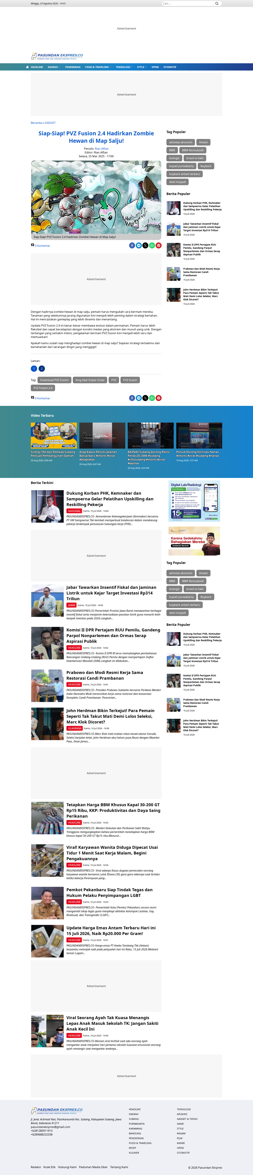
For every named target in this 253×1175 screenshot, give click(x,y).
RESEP (132, 1147)
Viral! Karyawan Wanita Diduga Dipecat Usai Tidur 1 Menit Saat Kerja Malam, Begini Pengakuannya (112, 852)
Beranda (36, 123)
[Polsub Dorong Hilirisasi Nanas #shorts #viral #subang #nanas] (199, 435)
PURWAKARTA (137, 1123)
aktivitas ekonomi (180, 142)
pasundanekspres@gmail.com (50, 1127)
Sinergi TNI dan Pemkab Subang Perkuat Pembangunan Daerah (53, 454)
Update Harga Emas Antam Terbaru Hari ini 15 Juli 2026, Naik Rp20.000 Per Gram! (111, 930)
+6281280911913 (41, 1131)
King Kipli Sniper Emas (90, 380)
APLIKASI (182, 1114)
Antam (203, 142)
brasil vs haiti (194, 158)
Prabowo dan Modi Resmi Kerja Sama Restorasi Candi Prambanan (201, 272)
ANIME (181, 1143)
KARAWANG (135, 1128)
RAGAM (181, 1133)
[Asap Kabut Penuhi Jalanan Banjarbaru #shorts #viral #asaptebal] (102, 435)
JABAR (71, 605)
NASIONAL (74, 511)
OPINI (155, 67)
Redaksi (36, 1167)
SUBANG (134, 1119)
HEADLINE (37, 67)
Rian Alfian (102, 149)
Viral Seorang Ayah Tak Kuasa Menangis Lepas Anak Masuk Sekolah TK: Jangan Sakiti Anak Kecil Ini (112, 1023)
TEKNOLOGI (123, 67)
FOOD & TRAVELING (97, 67)
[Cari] (217, 3)
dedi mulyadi (177, 182)
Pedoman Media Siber (93, 1167)
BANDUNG (135, 1133)
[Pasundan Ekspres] (57, 57)
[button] (54, 67)
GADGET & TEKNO (187, 1119)
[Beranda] (27, 67)
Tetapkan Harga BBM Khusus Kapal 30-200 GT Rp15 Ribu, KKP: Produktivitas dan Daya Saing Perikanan (113, 810)
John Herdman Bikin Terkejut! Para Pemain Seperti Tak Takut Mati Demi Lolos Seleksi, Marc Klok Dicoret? (201, 294)
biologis (174, 158)
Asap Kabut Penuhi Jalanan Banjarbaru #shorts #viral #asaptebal (98, 455)
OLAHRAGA (74, 728)
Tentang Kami (119, 1167)
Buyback (206, 166)
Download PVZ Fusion (54, 380)
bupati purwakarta (181, 166)
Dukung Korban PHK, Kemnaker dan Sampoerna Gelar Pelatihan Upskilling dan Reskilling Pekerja (202, 206)
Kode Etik (49, 1167)
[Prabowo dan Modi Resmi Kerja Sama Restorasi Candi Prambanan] (174, 274)
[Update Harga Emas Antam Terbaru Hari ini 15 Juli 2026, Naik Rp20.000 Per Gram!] (47, 941)
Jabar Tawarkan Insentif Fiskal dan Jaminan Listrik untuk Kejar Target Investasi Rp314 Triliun (202, 227)
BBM (172, 150)
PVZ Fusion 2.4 (43, 388)
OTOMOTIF (170, 67)
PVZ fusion (130, 380)
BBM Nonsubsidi (193, 150)
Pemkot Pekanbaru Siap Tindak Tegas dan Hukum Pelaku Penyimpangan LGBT (109, 892)
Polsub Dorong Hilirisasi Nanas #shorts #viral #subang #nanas (197, 454)
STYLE (140, 67)
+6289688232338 (41, 1134)
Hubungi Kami (67, 1167)
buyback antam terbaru (184, 174)
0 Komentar (42, 246)
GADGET (50, 123)
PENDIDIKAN (72, 67)
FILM (179, 1138)
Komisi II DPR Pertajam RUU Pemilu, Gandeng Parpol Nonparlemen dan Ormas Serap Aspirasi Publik (201, 249)
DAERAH (53, 67)
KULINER (134, 1152)
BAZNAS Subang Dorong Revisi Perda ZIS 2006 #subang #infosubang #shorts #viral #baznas (149, 457)
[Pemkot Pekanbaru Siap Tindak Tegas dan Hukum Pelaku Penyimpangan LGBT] (47, 903)
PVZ (113, 380)
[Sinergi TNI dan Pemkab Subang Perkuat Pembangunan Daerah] (54, 435)
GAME (180, 1123)
